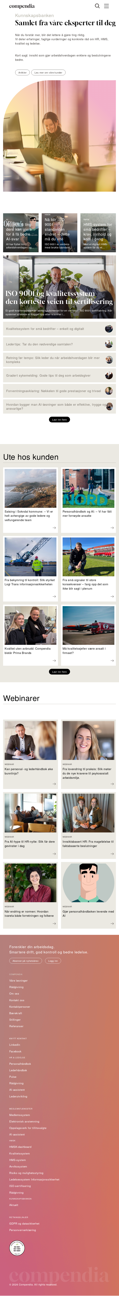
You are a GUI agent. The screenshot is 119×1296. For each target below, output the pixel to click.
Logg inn (53, 960)
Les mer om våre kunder (48, 72)
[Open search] (97, 6)
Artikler (22, 72)
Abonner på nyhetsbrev (26, 960)
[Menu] (106, 6)
